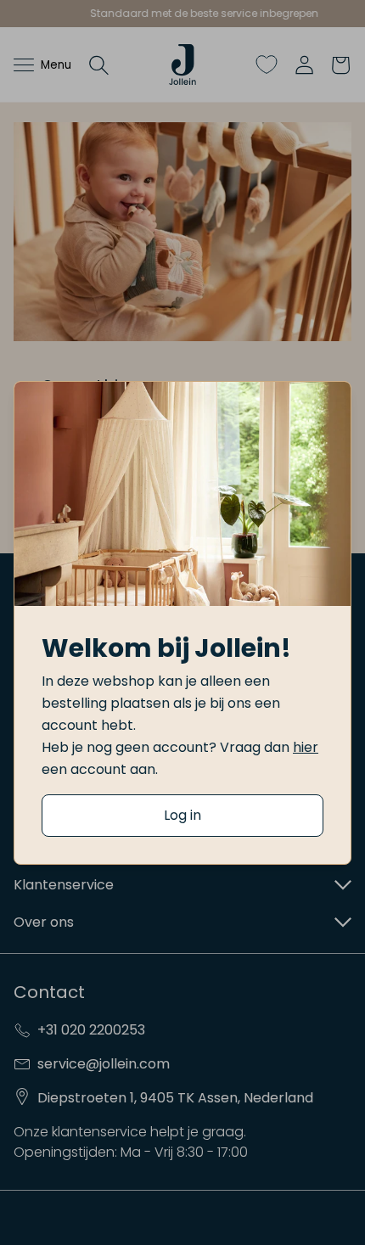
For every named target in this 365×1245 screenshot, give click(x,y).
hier (305, 747)
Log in (182, 815)
